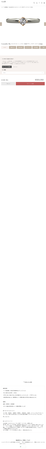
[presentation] (8, 58)
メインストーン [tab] (28, 47)
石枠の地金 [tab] (20, 47)
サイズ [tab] (5, 47)
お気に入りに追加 (28, 382)
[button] (7, 67)
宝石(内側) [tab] (36, 47)
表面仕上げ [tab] (12, 47)
